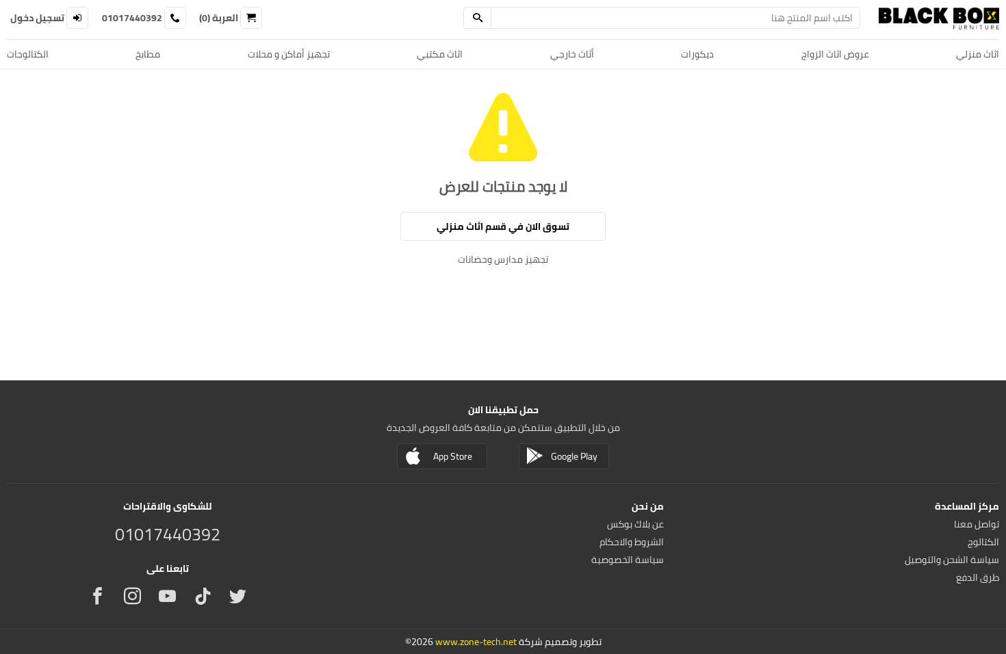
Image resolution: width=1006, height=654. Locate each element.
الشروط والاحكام (631, 542)
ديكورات (697, 54)
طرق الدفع (977, 577)
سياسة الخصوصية (627, 559)
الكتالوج (983, 542)
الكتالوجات (28, 54)
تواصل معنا (976, 524)
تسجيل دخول (37, 18)
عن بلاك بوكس (635, 524)
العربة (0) (218, 18)
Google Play (574, 456)
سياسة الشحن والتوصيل (952, 559)
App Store (452, 456)
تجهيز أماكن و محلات (289, 54)
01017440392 (132, 18)
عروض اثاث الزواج (835, 54)
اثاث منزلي (977, 54)
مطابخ (148, 54)
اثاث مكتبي (440, 54)
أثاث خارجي (572, 54)
